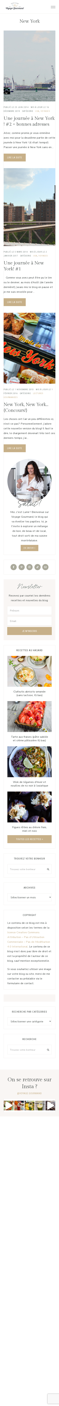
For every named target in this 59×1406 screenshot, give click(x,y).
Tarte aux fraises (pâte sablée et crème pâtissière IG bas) (29, 738)
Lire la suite (14, 157)
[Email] (45, 567)
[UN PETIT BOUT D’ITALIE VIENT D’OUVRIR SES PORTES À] (50, 1106)
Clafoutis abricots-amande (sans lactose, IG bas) (29, 693)
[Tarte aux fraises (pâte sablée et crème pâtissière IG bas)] (29, 716)
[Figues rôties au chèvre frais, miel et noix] (29, 807)
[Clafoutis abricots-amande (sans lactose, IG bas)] (29, 671)
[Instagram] (29, 567)
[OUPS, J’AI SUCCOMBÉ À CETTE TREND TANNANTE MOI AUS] (29, 1106)
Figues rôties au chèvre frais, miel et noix (29, 829)
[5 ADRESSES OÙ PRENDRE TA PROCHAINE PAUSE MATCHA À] (40, 1106)
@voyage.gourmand (29, 1093)
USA (37, 111)
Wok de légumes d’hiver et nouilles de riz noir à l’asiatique (29, 783)
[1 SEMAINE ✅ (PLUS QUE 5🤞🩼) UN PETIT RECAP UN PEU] (19, 1106)
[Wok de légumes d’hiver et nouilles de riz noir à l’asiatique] (29, 761)
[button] (53, 6)
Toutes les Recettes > (29, 839)
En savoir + (29, 548)
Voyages (45, 111)
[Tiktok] (37, 567)
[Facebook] (13, 567)
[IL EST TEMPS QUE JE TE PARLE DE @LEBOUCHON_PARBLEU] (9, 1106)
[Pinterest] (21, 567)
